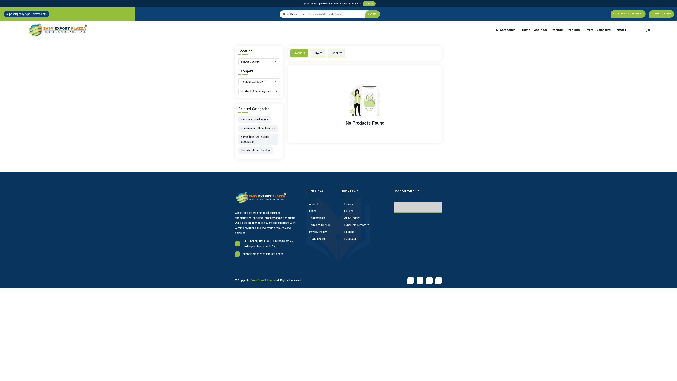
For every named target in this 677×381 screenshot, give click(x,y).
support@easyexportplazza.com (26, 14)
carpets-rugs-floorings (255, 119)
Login (645, 30)
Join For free (663, 14)
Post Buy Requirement (628, 14)
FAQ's (312, 211)
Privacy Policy (317, 232)
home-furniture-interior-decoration (255, 139)
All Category (352, 218)
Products (573, 30)
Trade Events (317, 238)
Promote (557, 30)
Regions (349, 232)
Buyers (588, 30)
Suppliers (604, 30)
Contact (620, 30)
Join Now (369, 3)
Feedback (350, 238)
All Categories (505, 30)
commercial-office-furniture (258, 128)
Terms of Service (319, 225)
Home (526, 30)
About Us (540, 30)
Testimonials (316, 218)
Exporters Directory (356, 225)
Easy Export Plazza (263, 280)
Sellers (348, 211)
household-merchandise (255, 150)
